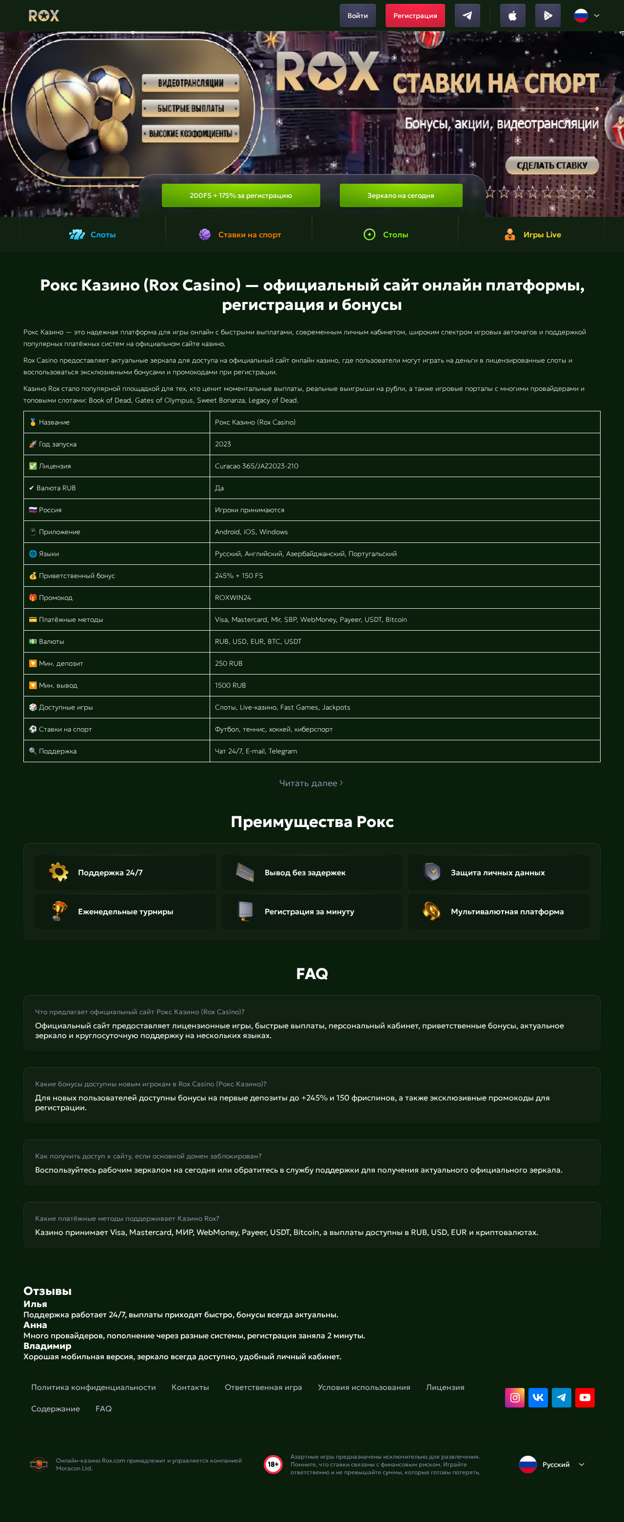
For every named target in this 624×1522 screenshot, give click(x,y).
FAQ (104, 1408)
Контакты (190, 1387)
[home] (44, 15)
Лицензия (445, 1387)
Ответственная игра (263, 1387)
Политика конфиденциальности (93, 1387)
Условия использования (364, 1387)
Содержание (55, 1408)
